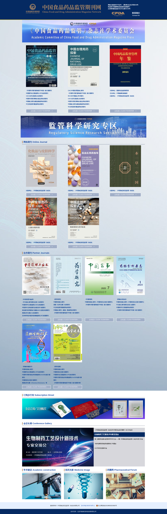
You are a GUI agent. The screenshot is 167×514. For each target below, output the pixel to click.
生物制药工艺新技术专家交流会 (104, 434)
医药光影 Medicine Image (77, 470)
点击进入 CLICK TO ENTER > (42, 111)
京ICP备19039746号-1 (88, 505)
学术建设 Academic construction (39, 470)
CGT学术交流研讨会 (101, 448)
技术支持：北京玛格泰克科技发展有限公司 (83, 511)
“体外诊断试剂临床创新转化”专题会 (105, 443)
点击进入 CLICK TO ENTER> (36, 320)
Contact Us (136, 14)
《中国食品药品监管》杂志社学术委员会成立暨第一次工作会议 (113, 430)
